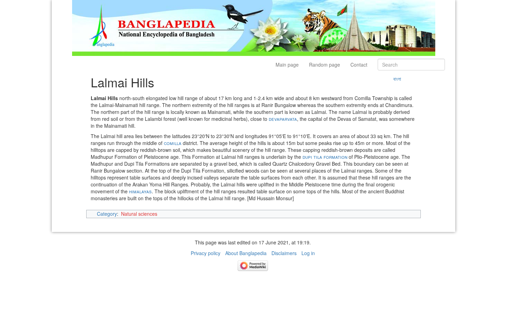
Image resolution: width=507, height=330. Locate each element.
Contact (358, 64)
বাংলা (397, 78)
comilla (172, 142)
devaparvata (283, 118)
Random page (324, 64)
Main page (287, 64)
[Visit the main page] (253, 27)
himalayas (140, 191)
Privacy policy (205, 253)
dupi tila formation (324, 156)
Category (107, 213)
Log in (308, 253)
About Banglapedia (246, 253)
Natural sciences (139, 213)
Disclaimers (284, 253)
